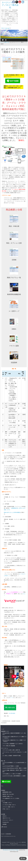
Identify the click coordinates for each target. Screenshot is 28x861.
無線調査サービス (5, 731)
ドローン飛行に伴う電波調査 (9, 745)
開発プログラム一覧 (14, 277)
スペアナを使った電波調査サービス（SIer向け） (13, 743)
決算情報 (4, 824)
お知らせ (4, 815)
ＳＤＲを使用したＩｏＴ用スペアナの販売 (12, 773)
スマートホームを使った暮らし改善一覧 (11, 750)
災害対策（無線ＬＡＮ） (8, 796)
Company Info (6, 822)
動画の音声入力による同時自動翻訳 (12, 512)
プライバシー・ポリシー (8, 820)
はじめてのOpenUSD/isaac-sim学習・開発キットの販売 (15, 768)
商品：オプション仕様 (14, 243)
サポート (3, 800)
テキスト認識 (14, 346)
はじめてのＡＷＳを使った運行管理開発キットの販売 (14, 775)
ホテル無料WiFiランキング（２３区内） (11, 798)
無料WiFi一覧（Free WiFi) (8, 794)
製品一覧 (7, 42)
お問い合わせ (4, 826)
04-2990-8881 (12, 713)
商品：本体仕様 (14, 226)
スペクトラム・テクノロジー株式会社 (10, 5)
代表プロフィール (6, 818)
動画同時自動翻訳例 (14, 294)
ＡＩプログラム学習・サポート (9, 804)
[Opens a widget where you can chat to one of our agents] (23, 858)
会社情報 (3, 814)
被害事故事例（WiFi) (7, 792)
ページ (11, 697)
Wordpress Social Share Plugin (11, 850)
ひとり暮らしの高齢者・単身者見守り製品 (12, 755)
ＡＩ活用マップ (14, 311)
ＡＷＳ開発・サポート (7, 802)
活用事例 (3, 790)
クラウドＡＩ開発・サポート (9, 806)
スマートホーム (4, 748)
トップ (2, 729)
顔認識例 (14, 362)
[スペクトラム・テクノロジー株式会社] (14, 34)
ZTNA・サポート (6, 809)
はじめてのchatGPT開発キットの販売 (11, 766)
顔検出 (14, 329)
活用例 (14, 260)
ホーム (1, 42)
